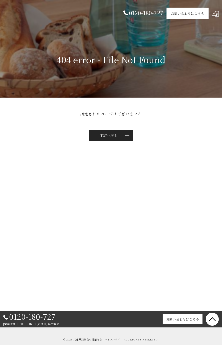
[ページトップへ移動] (212, 319)
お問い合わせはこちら (187, 13)
